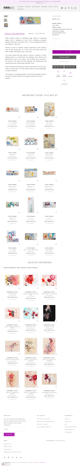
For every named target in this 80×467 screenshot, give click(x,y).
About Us (67, 419)
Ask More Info (70, 66)
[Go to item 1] (6, 16)
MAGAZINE (21, 9)
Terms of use (7, 444)
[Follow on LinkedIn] (21, 457)
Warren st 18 (12, 186)
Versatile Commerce (39, 462)
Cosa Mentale (12, 293)
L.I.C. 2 (31, 218)
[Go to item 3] (6, 25)
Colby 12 (31, 154)
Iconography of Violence (49, 392)
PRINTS (50, 6)
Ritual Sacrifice (30, 326)
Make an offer (58, 66)
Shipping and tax (69, 429)
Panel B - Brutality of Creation (12, 393)
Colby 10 (12, 154)
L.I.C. (49, 218)
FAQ (66, 424)
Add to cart (64, 45)
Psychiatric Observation (12, 359)
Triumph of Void (49, 326)
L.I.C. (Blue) (12, 249)
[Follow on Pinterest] (12, 457)
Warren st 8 (49, 154)
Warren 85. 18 (49, 186)
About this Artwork (15, 33)
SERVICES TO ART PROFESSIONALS (45, 421)
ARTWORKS (21, 6)
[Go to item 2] (6, 20)
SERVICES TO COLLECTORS (43, 419)
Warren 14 (31, 186)
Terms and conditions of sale (12, 452)
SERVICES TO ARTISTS (42, 424)
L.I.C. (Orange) (12, 122)
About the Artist (37, 33)
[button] (6, 464)
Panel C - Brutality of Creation (49, 360)
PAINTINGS (28, 6)
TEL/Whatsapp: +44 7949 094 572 (55, 440)
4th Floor (49, 122)
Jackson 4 (12, 218)
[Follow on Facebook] (4, 457)
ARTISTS (56, 6)
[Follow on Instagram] (8, 457)
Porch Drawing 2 (31, 122)
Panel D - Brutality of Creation (30, 360)
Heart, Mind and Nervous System (12, 327)
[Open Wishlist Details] (68, 8)
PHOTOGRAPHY (36, 6)
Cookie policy (8, 449)
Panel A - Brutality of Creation (30, 393)
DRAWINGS (44, 6)
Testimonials (68, 432)
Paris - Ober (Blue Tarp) (31, 249)
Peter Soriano (56, 16)
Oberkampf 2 (49, 249)
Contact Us (68, 421)
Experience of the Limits (49, 293)
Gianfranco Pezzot (12, 292)
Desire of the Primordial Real (30, 294)
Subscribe (9, 434)
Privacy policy (8, 446)
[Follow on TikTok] (17, 457)
